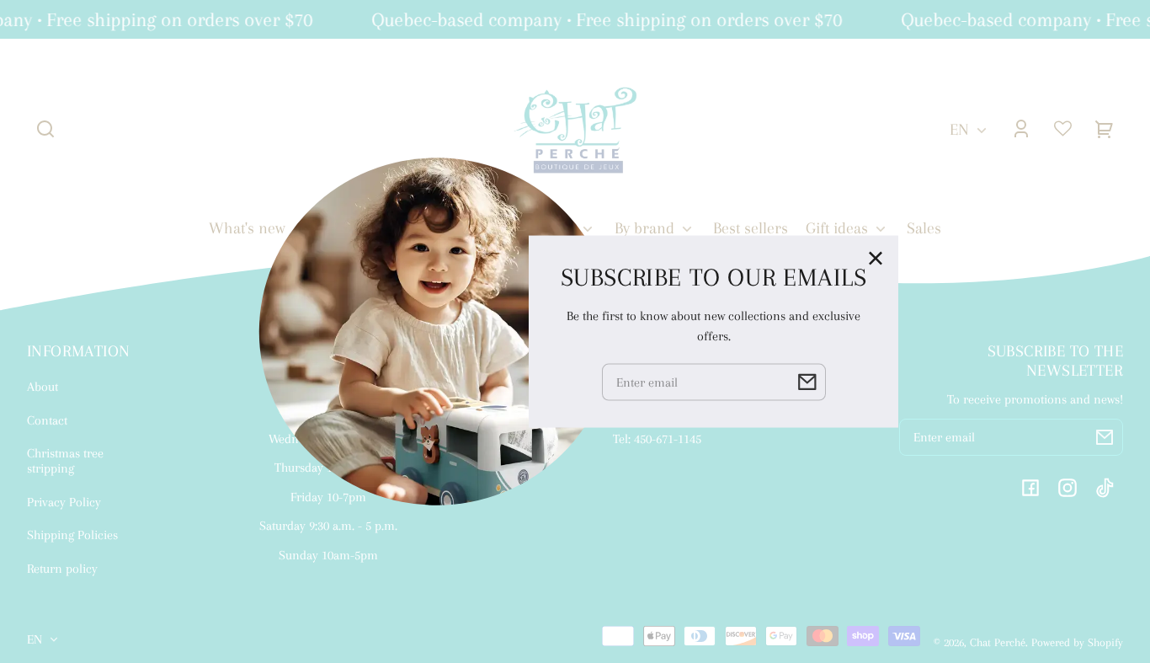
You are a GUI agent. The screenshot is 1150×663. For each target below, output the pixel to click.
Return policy (62, 568)
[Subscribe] (1104, 437)
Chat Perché (997, 642)
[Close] (875, 257)
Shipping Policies (72, 535)
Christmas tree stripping (65, 461)
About (42, 386)
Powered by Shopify (1077, 642)
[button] (45, 128)
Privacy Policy (64, 502)
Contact (47, 420)
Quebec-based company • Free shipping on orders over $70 (603, 19)
